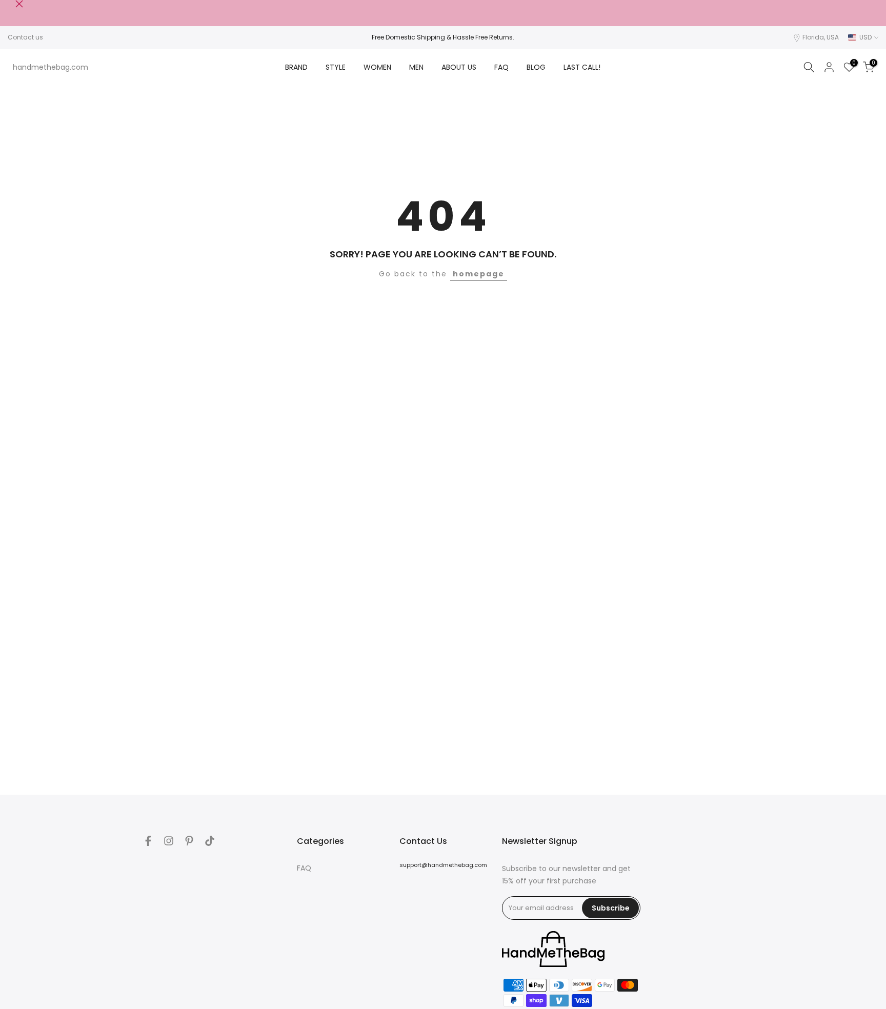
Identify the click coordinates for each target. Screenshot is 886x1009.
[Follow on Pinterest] (189, 841)
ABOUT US (458, 67)
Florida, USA (820, 37)
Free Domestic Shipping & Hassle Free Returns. (443, 37)
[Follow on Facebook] (148, 841)
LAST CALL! (581, 67)
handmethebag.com (50, 67)
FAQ (501, 67)
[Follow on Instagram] (169, 841)
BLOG (536, 67)
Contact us (25, 37)
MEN (416, 67)
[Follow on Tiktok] (210, 841)
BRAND (296, 67)
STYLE (336, 67)
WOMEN (377, 67)
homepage (479, 274)
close (11, 4)
